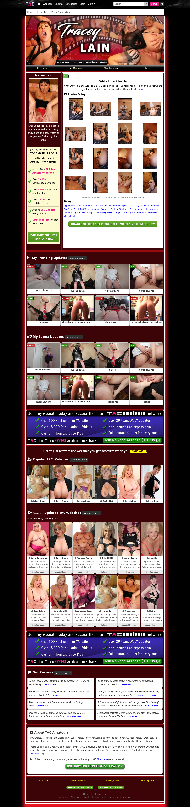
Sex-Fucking (69, 215)
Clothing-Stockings (119, 209)
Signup (154, 4)
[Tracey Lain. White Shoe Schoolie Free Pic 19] (125, 182)
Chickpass (102, 759)
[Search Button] (146, 4)
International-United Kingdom (144, 209)
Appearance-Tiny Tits (125, 212)
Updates (59, 3)
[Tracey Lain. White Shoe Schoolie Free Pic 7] (100, 133)
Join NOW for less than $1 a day (43, 237)
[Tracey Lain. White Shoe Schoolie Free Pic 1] (76, 108)
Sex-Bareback (154, 212)
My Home (42, 67)
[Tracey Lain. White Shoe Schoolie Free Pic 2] (100, 108)
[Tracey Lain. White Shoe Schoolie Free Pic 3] (125, 108)
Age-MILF (141, 212)
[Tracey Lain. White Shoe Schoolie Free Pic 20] (150, 182)
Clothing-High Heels (104, 212)
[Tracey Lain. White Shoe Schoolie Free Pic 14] (125, 157)
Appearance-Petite (72, 205)
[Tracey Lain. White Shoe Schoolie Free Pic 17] (75, 182)
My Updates (75, 67)
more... (141, 89)
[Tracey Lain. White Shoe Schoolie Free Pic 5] (150, 108)
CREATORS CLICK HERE (111, 787)
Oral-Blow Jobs (120, 205)
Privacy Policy (112, 780)
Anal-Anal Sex (104, 205)
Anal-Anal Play (90, 205)
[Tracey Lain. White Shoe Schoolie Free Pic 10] (150, 133)
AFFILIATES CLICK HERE (80, 787)
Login (82, 3)
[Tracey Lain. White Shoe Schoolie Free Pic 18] (100, 182)
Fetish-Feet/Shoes (82, 209)
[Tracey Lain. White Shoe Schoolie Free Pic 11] (76, 157)
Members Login (112, 67)
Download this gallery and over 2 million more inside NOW (113, 224)
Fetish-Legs (87, 212)
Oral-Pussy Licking (137, 205)
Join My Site (138, 451)
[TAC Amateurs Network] (30, 4)
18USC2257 (42, 780)
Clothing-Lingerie (72, 212)
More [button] (90, 3)
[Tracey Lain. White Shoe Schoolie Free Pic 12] (100, 157)
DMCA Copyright (147, 780)
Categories (71, 3)
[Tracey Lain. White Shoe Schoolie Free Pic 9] (125, 133)
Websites (47, 3)
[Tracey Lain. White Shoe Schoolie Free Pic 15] (150, 157)
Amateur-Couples (100, 209)
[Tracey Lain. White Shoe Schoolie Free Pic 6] (75, 133)
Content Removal (78, 780)
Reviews (34, 753)
